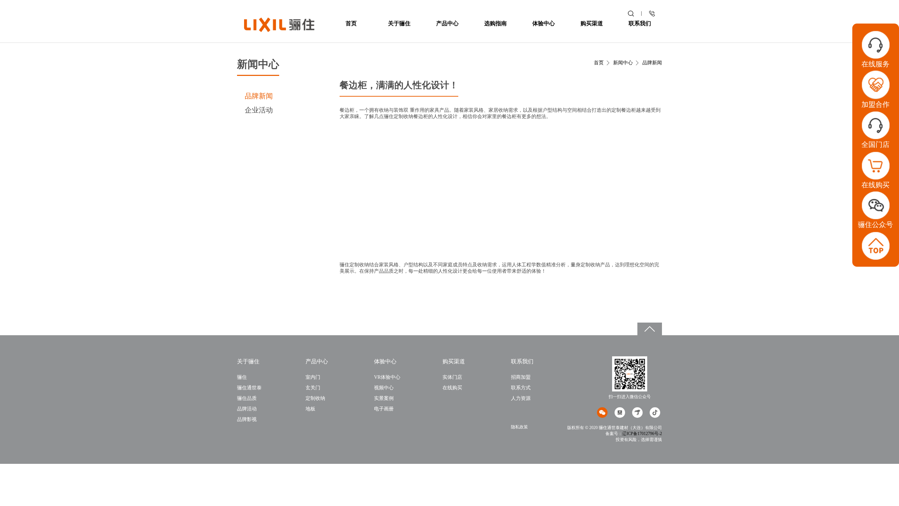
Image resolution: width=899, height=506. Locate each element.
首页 (351, 23)
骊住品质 (247, 398)
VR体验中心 (387, 377)
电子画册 (384, 408)
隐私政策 (519, 426)
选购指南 (495, 23)
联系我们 (640, 23)
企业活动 (259, 110)
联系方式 (521, 387)
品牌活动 (247, 408)
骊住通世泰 (249, 387)
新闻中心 (623, 62)
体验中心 (543, 23)
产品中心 (447, 23)
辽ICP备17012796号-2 (642, 433)
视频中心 (384, 387)
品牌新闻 (259, 96)
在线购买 (452, 387)
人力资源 (521, 398)
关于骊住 (399, 23)
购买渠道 (591, 23)
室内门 (313, 377)
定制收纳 (315, 398)
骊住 (242, 377)
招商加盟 (521, 377)
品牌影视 (247, 419)
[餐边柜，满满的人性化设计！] (279, 24)
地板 (310, 408)
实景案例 (384, 398)
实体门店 (452, 377)
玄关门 (313, 387)
